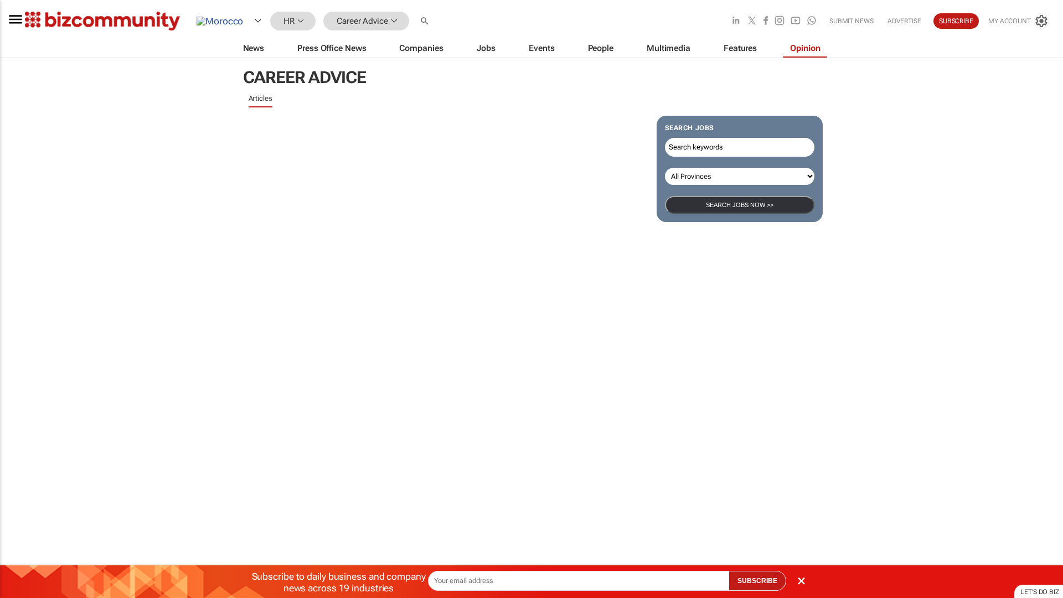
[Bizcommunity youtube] (795, 21)
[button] (426, 21)
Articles (260, 98)
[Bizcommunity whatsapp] (811, 21)
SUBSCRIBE (757, 581)
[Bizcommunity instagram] (779, 21)
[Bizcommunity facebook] (765, 21)
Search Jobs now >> (739, 205)
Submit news (851, 21)
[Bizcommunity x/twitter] (751, 21)
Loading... (21, 517)
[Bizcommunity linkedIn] (735, 21)
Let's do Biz (1039, 592)
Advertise (904, 21)
